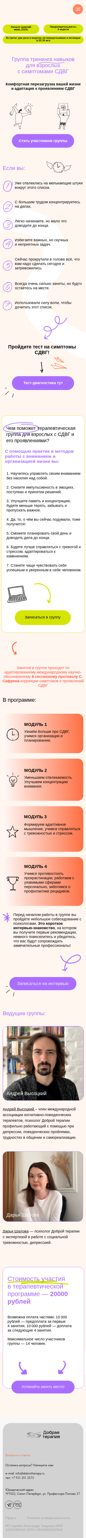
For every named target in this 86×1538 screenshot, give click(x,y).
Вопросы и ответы (17, 1455)
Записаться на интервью (42, 983)
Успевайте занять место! (43, 1387)
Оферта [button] (10, 1518)
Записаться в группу (43, 617)
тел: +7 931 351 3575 (19, 1478)
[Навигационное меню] (78, 9)
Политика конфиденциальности (48, 1518)
